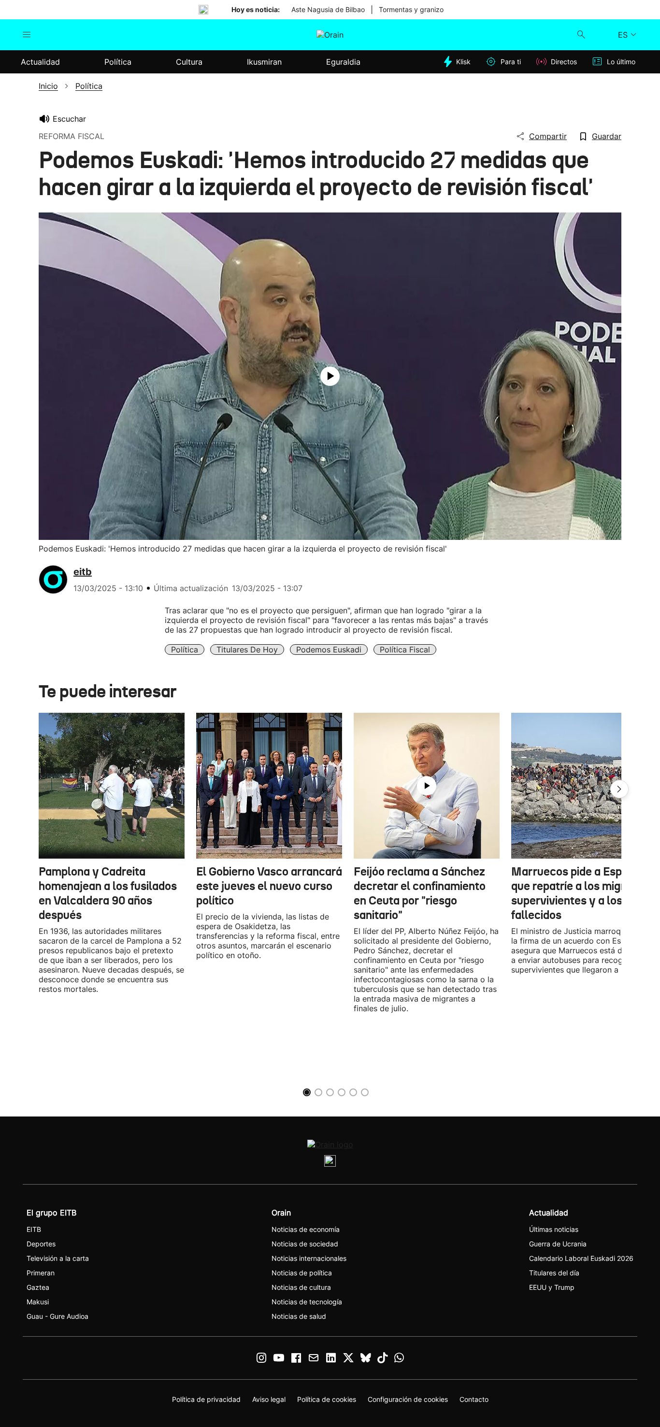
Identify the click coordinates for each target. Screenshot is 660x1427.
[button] (619, 789)
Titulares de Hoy (247, 649)
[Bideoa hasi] (330, 376)
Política (184, 649)
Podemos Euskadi (328, 649)
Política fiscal (405, 649)
